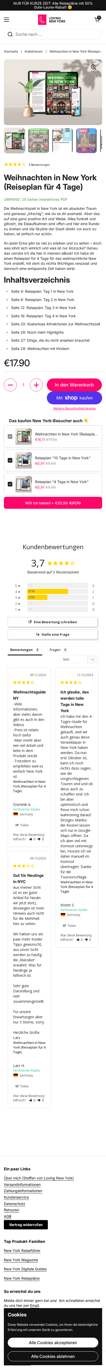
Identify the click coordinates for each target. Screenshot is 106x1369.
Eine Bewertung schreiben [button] (55, 622)
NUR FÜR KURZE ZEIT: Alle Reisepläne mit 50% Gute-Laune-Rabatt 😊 (53, 5)
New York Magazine (21, 1260)
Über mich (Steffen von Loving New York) (39, 1178)
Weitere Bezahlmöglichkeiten (74, 408)
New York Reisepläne (22, 1278)
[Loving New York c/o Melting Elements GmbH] (52, 20)
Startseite (11, 51)
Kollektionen (34, 51)
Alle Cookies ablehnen (53, 1356)
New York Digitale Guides (25, 1269)
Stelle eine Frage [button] (55, 634)
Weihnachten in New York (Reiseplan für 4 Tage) (66, 434)
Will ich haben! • (53, 503)
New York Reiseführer (22, 1250)
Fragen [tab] (55, 649)
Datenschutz (14, 1203)
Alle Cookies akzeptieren (53, 1342)
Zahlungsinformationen (23, 1190)
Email (34, 1305)
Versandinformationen (22, 1184)
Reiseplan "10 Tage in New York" (63, 458)
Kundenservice (16, 1197)
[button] (10, 384)
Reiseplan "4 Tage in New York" (62, 481)
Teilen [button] (24, 825)
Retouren (11, 1210)
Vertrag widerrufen (26, 1224)
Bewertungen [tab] (21, 649)
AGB (7, 1216)
